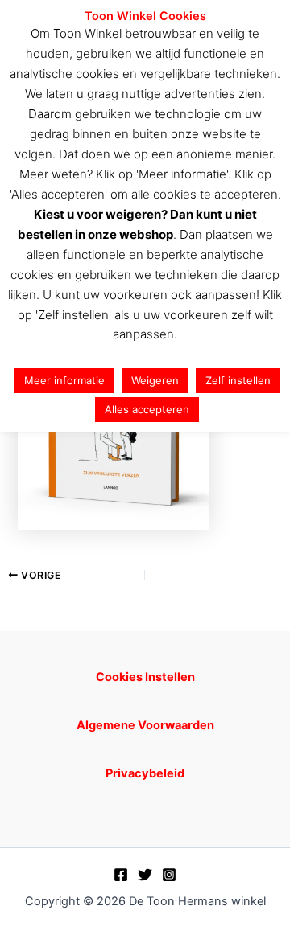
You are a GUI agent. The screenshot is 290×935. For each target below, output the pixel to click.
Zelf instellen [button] (238, 380)
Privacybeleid (145, 773)
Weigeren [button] (155, 380)
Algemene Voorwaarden (145, 725)
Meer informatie (64, 380)
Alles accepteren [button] (147, 409)
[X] (145, 874)
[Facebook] (121, 874)
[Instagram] (169, 874)
